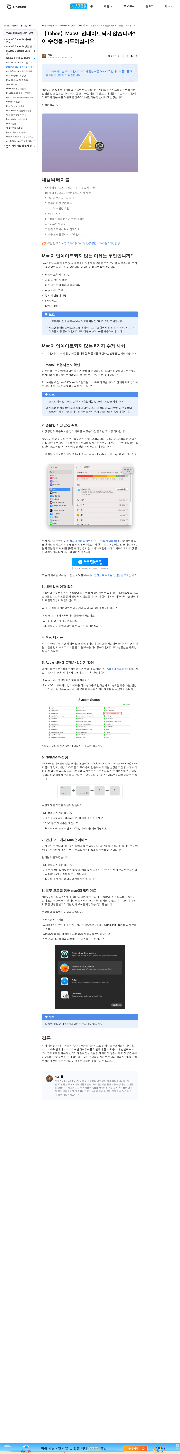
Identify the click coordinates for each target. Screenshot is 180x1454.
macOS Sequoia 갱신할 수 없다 (20, 67)
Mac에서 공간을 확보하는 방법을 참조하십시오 (110, 575)
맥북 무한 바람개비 (14, 128)
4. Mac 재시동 (53, 213)
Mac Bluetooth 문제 (15, 106)
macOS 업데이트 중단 (16, 75)
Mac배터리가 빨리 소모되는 (18, 93)
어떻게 (51, 25)
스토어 (131, 6)
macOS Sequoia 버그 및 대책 (19, 62)
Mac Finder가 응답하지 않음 (18, 110)
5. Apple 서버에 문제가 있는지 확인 (65, 218)
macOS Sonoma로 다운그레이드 (20, 141)
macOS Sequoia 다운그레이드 (19, 136)
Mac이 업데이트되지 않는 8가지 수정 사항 (67, 192)
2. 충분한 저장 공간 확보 (58, 203)
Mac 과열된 (11, 123)
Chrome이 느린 (13, 102)
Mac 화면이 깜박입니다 (16, 119)
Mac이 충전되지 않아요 (16, 132)
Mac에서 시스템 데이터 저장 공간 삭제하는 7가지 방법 (89, 243)
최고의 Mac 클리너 (80, 540)
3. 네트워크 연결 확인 (57, 208)
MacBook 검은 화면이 (16, 88)
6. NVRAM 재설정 (55, 223)
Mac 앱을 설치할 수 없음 (17, 80)
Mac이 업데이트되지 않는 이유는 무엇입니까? (69, 187)
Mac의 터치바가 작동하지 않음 (19, 97)
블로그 (149, 6)
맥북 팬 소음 (11, 84)
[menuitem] (91, 6)
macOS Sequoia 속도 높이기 (19, 71)
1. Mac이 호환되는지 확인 (59, 197)
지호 (50, 55)
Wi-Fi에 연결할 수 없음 (16, 115)
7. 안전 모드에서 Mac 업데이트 (62, 229)
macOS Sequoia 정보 (65, 25)
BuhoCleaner (109, 540)
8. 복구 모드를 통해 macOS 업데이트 (65, 234)
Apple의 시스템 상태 (118, 668)
